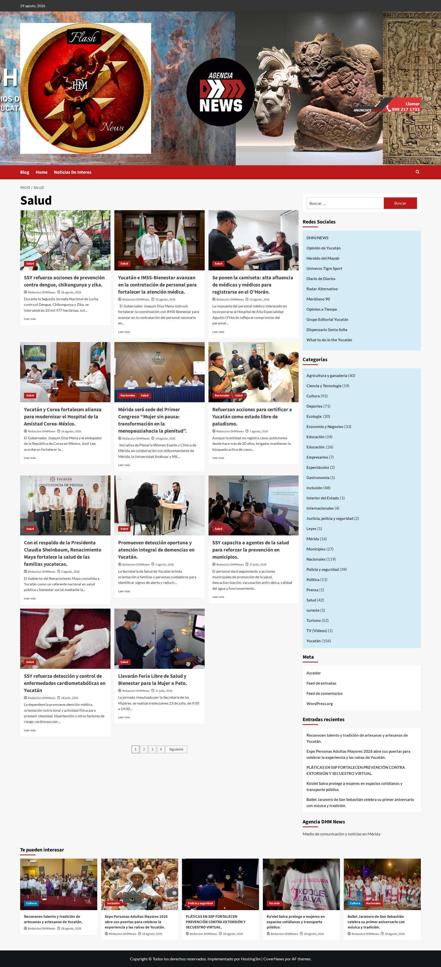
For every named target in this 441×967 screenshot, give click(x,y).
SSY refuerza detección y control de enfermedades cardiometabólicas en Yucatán (64, 683)
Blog (24, 172)
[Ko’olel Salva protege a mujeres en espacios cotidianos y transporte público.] (301, 884)
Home (41, 172)
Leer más (30, 319)
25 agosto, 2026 (165, 299)
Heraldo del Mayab (323, 258)
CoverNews (273, 958)
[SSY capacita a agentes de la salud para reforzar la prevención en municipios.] (254, 505)
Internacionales (320, 508)
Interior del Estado (323, 498)
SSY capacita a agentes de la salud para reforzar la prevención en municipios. (250, 550)
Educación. (316, 447)
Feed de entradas (321, 683)
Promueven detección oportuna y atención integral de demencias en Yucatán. (156, 550)
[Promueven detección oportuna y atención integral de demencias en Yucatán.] (159, 505)
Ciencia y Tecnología (324, 385)
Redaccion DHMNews (41, 292)
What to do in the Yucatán (329, 339)
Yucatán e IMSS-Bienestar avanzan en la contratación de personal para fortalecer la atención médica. (157, 285)
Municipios (316, 549)
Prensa (312, 589)
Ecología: (314, 416)
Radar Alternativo (322, 288)
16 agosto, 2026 (71, 431)
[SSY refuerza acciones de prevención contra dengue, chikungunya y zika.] (65, 240)
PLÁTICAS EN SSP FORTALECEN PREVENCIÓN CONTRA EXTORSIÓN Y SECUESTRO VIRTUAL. (356, 770)
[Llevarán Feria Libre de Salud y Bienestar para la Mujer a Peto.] (159, 639)
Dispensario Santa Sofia (327, 329)
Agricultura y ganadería (327, 375)
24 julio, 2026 (69, 698)
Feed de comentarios (325, 693)
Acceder (314, 673)
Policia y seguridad (323, 569)
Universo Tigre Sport (324, 268)
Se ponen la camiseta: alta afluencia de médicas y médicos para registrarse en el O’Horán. (252, 285)
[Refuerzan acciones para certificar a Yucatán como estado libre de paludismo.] (254, 372)
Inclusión (315, 487)
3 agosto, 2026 (164, 564)
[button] (417, 172)
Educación (316, 436)
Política (313, 579)
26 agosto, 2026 (71, 292)
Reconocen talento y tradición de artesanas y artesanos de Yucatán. (357, 738)
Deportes (315, 406)
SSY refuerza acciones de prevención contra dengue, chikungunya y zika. (64, 281)
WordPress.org (320, 703)
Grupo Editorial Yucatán (327, 319)
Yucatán (314, 640)
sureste (313, 610)
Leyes (311, 528)
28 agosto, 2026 (71, 928)
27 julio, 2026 (258, 564)
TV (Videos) (317, 630)
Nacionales (127, 395)
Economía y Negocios (325, 426)
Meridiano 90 (318, 299)
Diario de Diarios (321, 278)
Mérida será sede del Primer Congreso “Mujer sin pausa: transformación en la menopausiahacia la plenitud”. (152, 420)
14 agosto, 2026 (165, 438)
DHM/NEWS (317, 237)
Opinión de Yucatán (324, 248)
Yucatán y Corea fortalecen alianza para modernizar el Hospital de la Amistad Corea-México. (63, 417)
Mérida (313, 538)
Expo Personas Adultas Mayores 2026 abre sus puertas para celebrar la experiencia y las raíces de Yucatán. (358, 754)
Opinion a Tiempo (322, 309)
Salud (30, 263)
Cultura (313, 396)
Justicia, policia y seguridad (330, 518)
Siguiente (176, 749)
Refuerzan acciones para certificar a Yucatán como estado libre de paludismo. (252, 417)
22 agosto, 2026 (260, 299)
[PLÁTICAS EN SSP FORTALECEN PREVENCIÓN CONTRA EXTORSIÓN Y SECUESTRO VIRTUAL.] (220, 884)
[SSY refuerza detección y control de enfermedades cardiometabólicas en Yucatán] (65, 639)
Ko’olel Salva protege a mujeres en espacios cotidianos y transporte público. (354, 786)
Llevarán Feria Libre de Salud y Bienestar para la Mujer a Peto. (152, 680)
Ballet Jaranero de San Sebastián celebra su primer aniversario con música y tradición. (360, 802)
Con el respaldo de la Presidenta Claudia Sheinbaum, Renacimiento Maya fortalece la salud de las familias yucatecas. (62, 553)
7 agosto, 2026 (259, 431)
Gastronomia (318, 477)
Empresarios (317, 457)
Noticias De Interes (72, 172)
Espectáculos (318, 467)
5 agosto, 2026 (70, 572)
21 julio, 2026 (163, 691)
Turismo (314, 620)
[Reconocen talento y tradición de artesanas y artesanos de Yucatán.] (58, 884)
